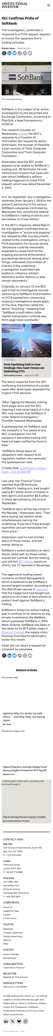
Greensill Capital (13, 632)
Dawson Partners (22, 821)
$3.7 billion (25, 561)
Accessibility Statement (14, 1011)
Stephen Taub (8, 774)
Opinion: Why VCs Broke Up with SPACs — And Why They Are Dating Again (24, 717)
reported (42, 589)
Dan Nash (7, 724)
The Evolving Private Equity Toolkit (24, 817)
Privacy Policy (37, 1011)
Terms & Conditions (28, 1003)
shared (23, 133)
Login (22, 1031)
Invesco (19, 375)
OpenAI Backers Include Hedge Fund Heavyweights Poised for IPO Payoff (25, 768)
